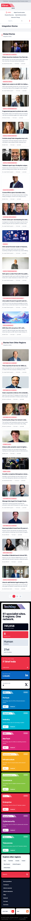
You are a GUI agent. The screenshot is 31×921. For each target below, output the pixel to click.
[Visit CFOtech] (11, 692)
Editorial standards (8, 891)
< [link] (10, 596)
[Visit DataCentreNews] (11, 754)
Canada (17, 860)
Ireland (23, 860)
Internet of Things (15, 17)
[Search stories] (27, 874)
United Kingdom (17, 864)
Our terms (5, 904)
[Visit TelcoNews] (11, 837)
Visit (5, 706)
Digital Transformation (19, 12)
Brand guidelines (7, 881)
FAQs (4, 894)
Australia (10, 860)
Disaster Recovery (9, 15)
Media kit (12, 706)
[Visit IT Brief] (11, 796)
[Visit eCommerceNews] (11, 775)
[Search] (22, 21)
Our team (5, 901)
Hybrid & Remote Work (20, 15)
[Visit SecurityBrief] (11, 816)
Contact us (6, 884)
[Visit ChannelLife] (11, 713)
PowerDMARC (22, 919)
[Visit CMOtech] (11, 733)
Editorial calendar (7, 888)
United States (7, 867)
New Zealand (7, 864)
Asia (5, 860)
